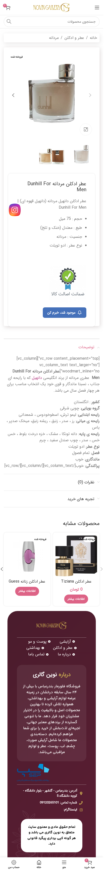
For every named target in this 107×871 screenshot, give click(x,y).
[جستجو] (9, 21)
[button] (90, 95)
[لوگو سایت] (51, 7)
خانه (93, 38)
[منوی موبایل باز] (97, 7)
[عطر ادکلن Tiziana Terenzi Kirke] (76, 556)
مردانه (54, 38)
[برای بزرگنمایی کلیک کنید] (85, 129)
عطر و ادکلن (74, 38)
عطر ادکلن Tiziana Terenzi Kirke (76, 584)
